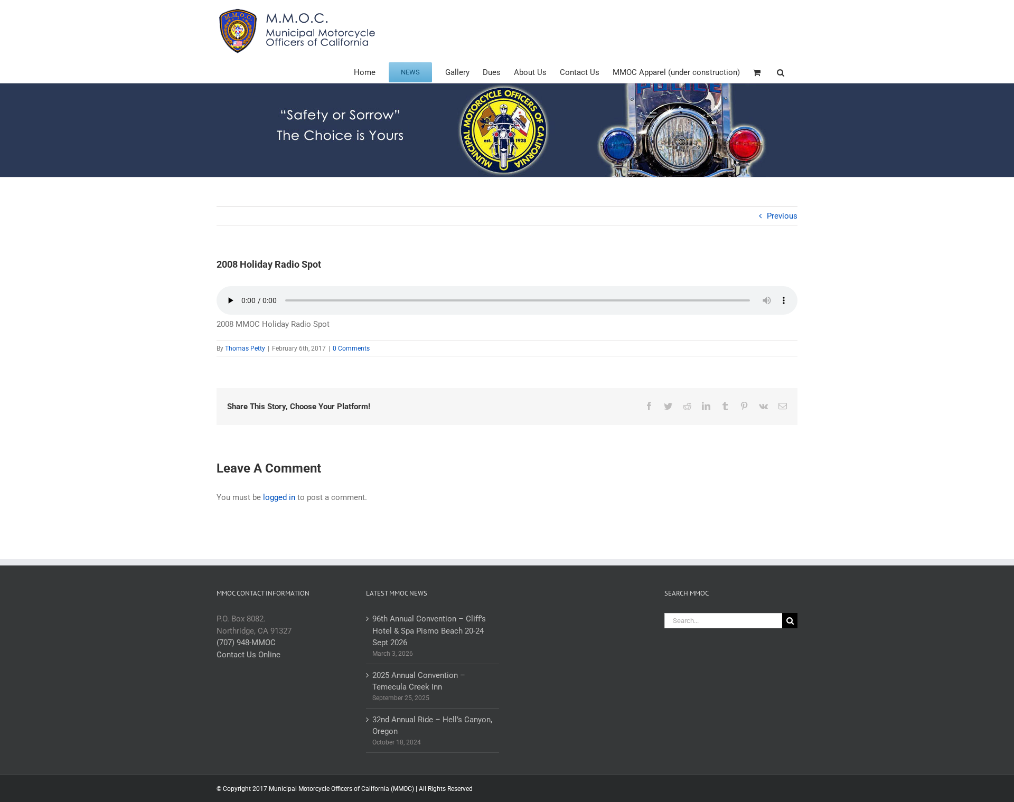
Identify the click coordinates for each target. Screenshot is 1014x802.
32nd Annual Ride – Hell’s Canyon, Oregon (432, 726)
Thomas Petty (245, 348)
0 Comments (351, 348)
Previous (782, 216)
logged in (279, 497)
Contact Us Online (248, 654)
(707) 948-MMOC (246, 642)
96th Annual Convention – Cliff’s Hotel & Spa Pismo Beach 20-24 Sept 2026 (429, 630)
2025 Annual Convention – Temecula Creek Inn (418, 681)
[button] (780, 71)
